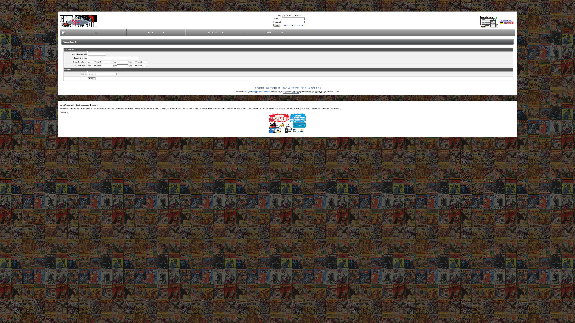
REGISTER (301, 25)
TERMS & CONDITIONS (291, 93)
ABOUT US (286, 88)
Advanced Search (506, 21)
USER (150, 33)
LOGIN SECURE (288, 25)
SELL (97, 33)
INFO (269, 33)
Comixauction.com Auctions (259, 91)
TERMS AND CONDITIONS (311, 88)
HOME (256, 88)
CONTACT (295, 88)
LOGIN (277, 88)
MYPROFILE (212, 33)
